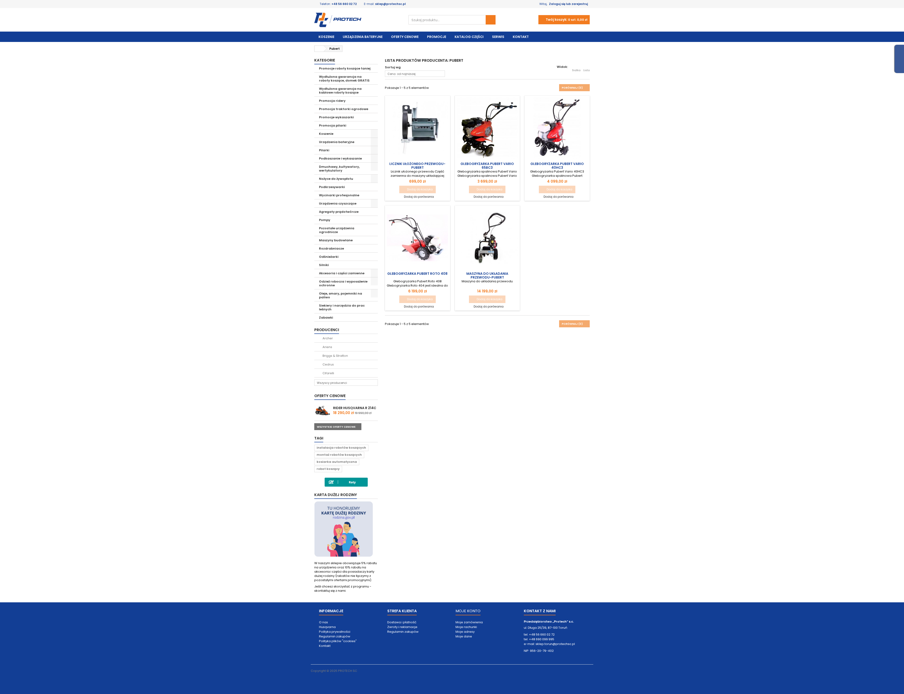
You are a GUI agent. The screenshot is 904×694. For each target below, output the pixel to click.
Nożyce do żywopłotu (336, 179)
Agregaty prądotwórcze (339, 211)
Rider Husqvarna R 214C (354, 408)
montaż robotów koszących (339, 454)
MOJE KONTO (468, 611)
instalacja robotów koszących (341, 447)
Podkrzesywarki (332, 187)
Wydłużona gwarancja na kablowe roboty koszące (340, 90)
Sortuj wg (393, 67)
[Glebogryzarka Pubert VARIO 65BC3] (487, 128)
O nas (323, 622)
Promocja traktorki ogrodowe (343, 109)
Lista (586, 70)
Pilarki (324, 150)
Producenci (326, 330)
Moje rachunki (466, 627)
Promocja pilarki (332, 125)
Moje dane (464, 636)
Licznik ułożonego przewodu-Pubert (417, 165)
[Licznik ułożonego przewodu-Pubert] (417, 128)
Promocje (436, 36)
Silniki (324, 265)
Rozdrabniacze (331, 248)
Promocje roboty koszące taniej (345, 68)
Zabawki (326, 317)
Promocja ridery (332, 101)
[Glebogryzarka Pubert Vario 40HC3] (557, 128)
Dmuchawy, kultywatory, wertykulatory (339, 168)
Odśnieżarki (329, 257)
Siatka (576, 70)
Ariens (327, 347)
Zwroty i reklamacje (402, 627)
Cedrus (328, 364)
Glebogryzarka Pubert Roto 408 (417, 273)
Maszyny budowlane (336, 240)
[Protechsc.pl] (357, 20)
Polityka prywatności (334, 631)
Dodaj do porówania (419, 197)
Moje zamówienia (469, 622)
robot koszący (328, 469)
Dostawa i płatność (401, 622)
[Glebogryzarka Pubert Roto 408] (417, 238)
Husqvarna (327, 627)
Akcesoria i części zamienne (341, 273)
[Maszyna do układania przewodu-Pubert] (487, 238)
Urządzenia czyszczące (337, 203)
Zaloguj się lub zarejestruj (568, 4)
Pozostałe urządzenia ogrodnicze (336, 230)
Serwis (498, 36)
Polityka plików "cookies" (338, 641)
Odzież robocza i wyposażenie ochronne (343, 283)
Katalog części (469, 36)
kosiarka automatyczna (337, 462)
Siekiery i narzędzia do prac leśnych (342, 307)
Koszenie (326, 36)
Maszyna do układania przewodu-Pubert (487, 275)
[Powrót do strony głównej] (319, 49)
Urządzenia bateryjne (363, 36)
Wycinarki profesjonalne (339, 195)
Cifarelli (328, 373)
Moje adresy (465, 631)
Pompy (324, 220)
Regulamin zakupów (334, 636)
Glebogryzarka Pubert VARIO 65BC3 (487, 165)
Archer (327, 338)
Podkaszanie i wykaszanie (340, 158)
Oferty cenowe (405, 36)
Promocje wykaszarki (336, 117)
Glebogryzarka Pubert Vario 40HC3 (557, 165)
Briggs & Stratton (335, 355)
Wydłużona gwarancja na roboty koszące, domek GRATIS (344, 78)
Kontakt (521, 36)
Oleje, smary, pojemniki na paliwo (340, 295)
